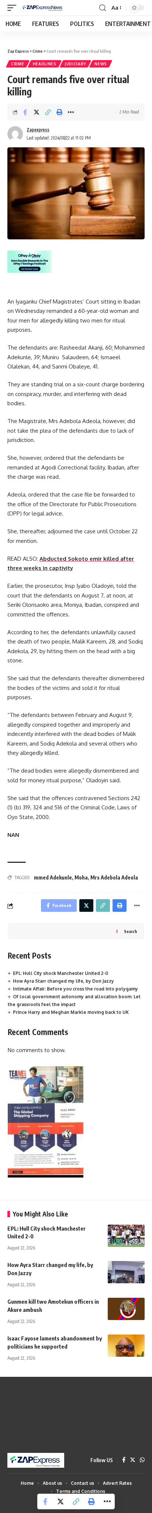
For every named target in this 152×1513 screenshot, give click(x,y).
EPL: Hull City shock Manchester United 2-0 (60, 973)
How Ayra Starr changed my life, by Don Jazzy (63, 981)
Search (130, 931)
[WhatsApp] (142, 1460)
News (100, 64)
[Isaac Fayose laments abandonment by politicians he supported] (126, 1345)
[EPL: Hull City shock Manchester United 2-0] (126, 1236)
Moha (81, 877)
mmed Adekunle (53, 877)
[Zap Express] (43, 8)
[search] (102, 8)
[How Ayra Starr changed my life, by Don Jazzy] (126, 1272)
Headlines (44, 64)
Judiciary (75, 64)
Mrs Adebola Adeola (114, 877)
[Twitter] (132, 1460)
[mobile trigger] (13, 8)
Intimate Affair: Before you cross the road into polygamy (75, 989)
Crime (17, 64)
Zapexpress (38, 129)
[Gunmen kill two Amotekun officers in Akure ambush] (126, 1309)
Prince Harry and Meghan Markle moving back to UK (71, 1012)
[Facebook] (123, 1460)
